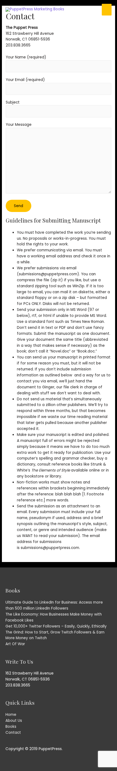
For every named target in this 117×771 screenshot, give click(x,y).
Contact (13, 732)
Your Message (19, 124)
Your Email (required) (25, 79)
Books (10, 726)
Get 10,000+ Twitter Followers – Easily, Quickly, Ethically (56, 626)
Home (10, 714)
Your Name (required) (26, 57)
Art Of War (15, 644)
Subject (13, 102)
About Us (13, 720)
